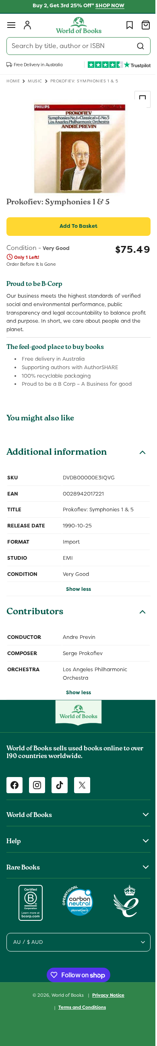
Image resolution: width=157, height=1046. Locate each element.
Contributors (35, 613)
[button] (11, 25)
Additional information (56, 453)
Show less (75, 589)
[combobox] (75, 46)
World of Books (65, 994)
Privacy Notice (105, 995)
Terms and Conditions (79, 1007)
